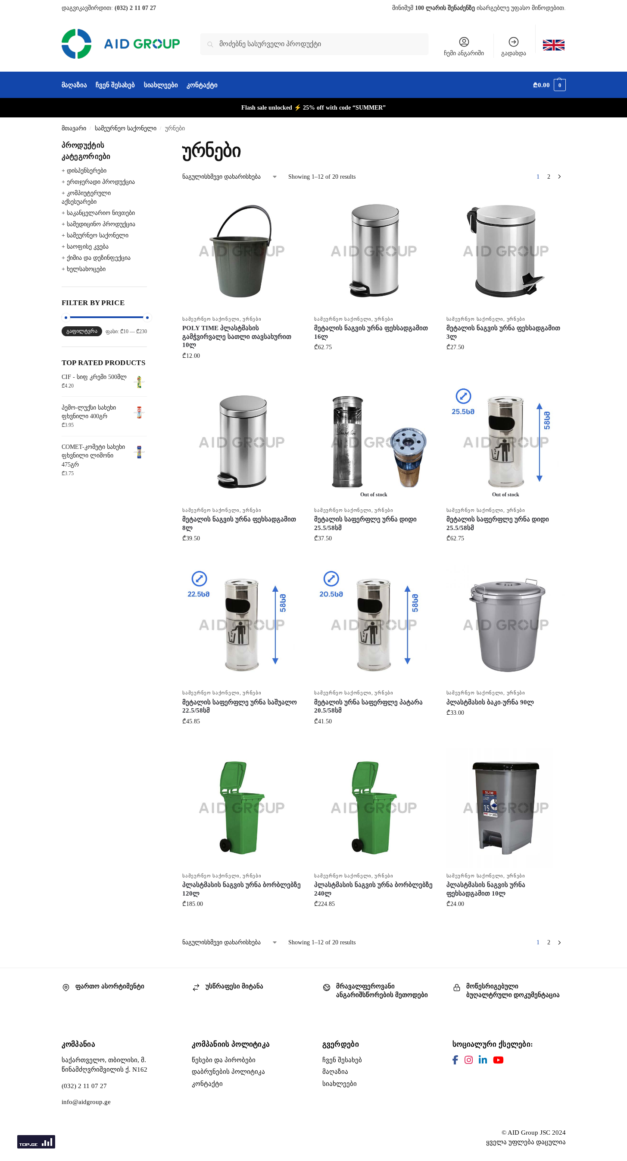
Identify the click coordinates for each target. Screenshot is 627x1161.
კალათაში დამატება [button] (242, 374)
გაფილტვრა (81, 331)
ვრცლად (374, 556)
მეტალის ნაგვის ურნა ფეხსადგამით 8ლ (239, 523)
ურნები (252, 319)
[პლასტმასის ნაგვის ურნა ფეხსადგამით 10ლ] (505, 808)
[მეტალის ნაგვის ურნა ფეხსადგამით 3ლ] (505, 251)
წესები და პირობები (224, 1060)
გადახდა (513, 53)
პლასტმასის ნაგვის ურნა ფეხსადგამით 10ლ (485, 889)
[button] (549, 85)
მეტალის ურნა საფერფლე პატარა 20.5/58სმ (368, 706)
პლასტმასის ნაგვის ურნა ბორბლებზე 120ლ (241, 889)
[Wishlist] (288, 204)
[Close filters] (149, 145)
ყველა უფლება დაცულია (526, 1142)
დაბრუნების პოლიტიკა (228, 1071)
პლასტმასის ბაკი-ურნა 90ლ (490, 702)
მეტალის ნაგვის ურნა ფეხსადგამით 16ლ (371, 332)
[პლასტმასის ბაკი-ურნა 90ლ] (505, 625)
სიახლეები (339, 1083)
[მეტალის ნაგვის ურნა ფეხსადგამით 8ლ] (241, 442)
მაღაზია (335, 1071)
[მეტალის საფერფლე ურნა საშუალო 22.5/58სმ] (241, 625)
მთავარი (74, 128)
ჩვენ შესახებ (342, 1060)
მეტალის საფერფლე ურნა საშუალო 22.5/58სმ (239, 706)
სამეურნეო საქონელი (125, 128)
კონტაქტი (207, 1083)
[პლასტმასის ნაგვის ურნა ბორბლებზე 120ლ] (241, 808)
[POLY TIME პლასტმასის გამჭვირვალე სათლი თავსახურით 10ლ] (241, 251)
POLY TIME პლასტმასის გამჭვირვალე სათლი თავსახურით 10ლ (236, 336)
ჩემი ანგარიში (464, 53)
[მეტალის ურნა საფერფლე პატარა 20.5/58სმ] (373, 625)
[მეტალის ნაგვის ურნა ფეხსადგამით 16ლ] (373, 251)
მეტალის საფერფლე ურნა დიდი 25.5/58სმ (365, 523)
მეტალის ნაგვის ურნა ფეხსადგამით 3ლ (503, 332)
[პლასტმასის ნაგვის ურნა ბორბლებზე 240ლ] (373, 808)
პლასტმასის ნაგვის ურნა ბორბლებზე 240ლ (373, 889)
